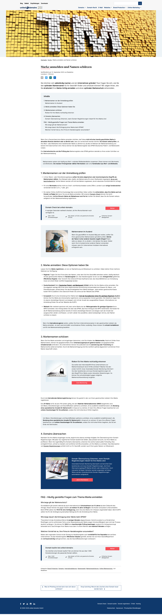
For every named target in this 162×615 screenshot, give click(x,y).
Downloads (44, 3)
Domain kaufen (112, 603)
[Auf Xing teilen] (50, 77)
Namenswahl (82, 568)
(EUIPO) (99, 296)
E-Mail (100, 7)
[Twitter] (25, 604)
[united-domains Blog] (32, 7)
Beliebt (27, 3)
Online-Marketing (134, 7)
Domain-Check (95, 194)
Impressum (119, 608)
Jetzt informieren (82, 480)
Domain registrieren (124, 603)
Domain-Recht (92, 7)
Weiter (112, 208)
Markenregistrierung (92, 568)
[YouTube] (28, 604)
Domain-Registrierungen (52, 446)
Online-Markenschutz (105, 568)
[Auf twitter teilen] (46, 77)
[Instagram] (31, 604)
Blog (21, 3)
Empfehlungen (34, 3)
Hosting (138, 603)
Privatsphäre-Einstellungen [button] (132, 608)
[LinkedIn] (35, 604)
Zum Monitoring (81, 383)
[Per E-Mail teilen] (42, 77)
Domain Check (102, 603)
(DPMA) (74, 285)
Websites (107, 7)
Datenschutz (111, 608)
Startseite (44, 60)
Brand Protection (119, 7)
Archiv (50, 60)
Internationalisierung (70, 568)
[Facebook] (21, 604)
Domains (81, 7)
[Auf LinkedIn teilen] (55, 77)
